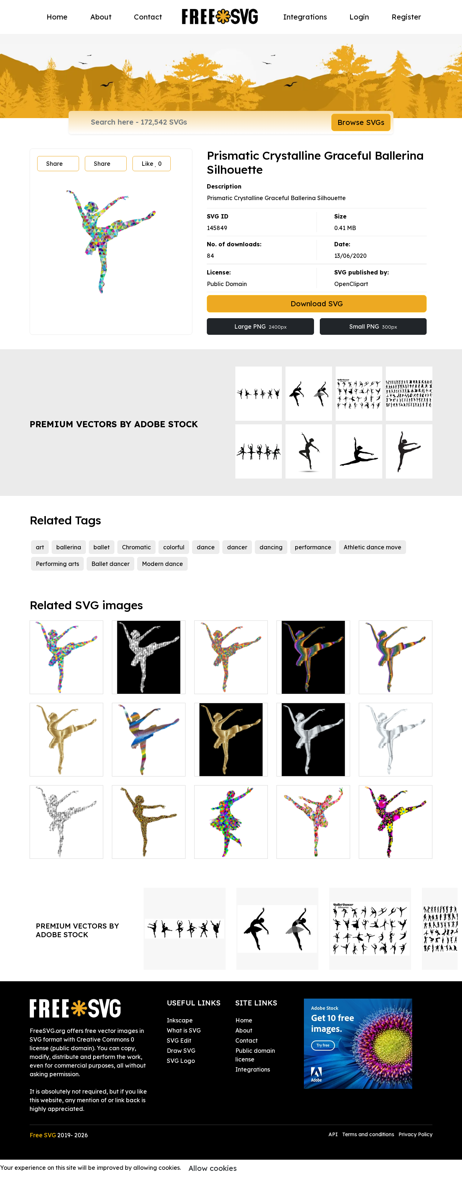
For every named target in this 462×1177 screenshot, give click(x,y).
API (333, 1134)
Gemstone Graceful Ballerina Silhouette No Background (66, 840)
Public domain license (255, 1055)
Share (54, 163)
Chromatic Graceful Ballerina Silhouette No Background (395, 675)
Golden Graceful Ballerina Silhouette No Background (66, 757)
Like (151, 163)
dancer (237, 547)
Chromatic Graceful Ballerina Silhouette (313, 680)
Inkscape (180, 1020)
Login (359, 16)
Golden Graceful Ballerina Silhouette (231, 762)
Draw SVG (181, 1050)
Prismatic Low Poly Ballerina (231, 844)
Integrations (305, 16)
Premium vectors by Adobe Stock (114, 424)
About (101, 16)
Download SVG (317, 303)
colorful (173, 547)
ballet (101, 547)
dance (206, 547)
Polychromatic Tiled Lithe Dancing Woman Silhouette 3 (149, 840)
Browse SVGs (360, 122)
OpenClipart (351, 283)
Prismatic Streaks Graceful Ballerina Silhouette (148, 757)
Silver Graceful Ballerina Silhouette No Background (395, 757)
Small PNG (373, 326)
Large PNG (260, 326)
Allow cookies (212, 1168)
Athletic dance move (372, 547)
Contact (148, 16)
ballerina (68, 547)
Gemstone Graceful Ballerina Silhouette (148, 680)
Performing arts (57, 563)
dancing (271, 547)
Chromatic (136, 547)
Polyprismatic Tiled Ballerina (313, 844)
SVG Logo (181, 1060)
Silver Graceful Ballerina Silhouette (313, 762)
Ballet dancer (110, 563)
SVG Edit (179, 1040)
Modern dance (162, 563)
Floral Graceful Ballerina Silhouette (395, 844)
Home (57, 16)
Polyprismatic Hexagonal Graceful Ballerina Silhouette (231, 675)
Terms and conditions (368, 1134)
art (40, 547)
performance (313, 547)
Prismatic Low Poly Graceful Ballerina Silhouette (66, 675)
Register (406, 16)
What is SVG (184, 1030)
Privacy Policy (415, 1134)
